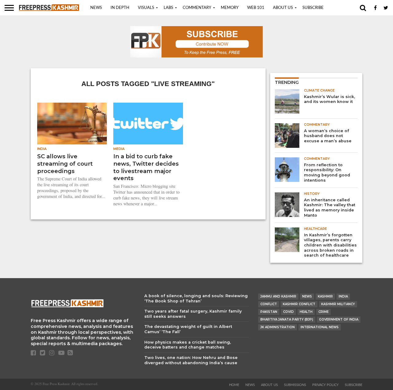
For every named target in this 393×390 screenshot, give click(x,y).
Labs (168, 8)
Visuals (146, 8)
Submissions (295, 385)
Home (234, 385)
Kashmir (325, 296)
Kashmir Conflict (299, 304)
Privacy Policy (325, 385)
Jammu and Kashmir (278, 296)
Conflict (268, 304)
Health (306, 312)
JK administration (277, 327)
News (96, 8)
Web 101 (255, 8)
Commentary (197, 8)
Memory (230, 8)
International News (320, 327)
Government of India (338, 319)
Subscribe (313, 8)
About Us (283, 8)
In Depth (120, 8)
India (343, 296)
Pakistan (268, 312)
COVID (288, 312)
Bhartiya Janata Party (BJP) (286, 319)
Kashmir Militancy (338, 304)
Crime (323, 312)
